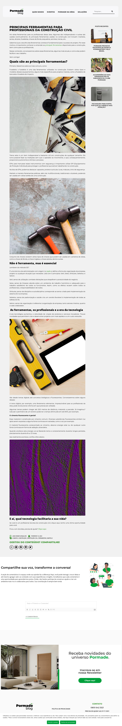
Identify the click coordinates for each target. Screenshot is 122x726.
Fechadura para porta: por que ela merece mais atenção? (101, 105)
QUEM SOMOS (38, 12)
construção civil (32, 538)
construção (22, 538)
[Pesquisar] (112, 11)
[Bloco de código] (46, 609)
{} (51, 609)
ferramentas (42, 538)
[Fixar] (35, 609)
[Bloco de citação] (43, 609)
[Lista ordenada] (38, 609)
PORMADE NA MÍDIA (66, 12)
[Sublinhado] (32, 609)
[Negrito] (27, 609)
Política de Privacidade (61, 709)
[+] (54, 609)
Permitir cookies (53, 722)
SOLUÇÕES (82, 12)
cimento (15, 538)
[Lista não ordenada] (40, 609)
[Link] (48, 609)
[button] (12, 547)
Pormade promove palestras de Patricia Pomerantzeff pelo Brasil (102, 48)
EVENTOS (51, 12)
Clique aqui (42, 529)
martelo (50, 538)
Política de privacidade (68, 722)
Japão (49, 271)
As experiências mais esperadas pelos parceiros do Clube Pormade (101, 77)
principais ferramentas (53, 45)
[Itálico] (30, 609)
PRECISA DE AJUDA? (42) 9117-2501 (97, 711)
